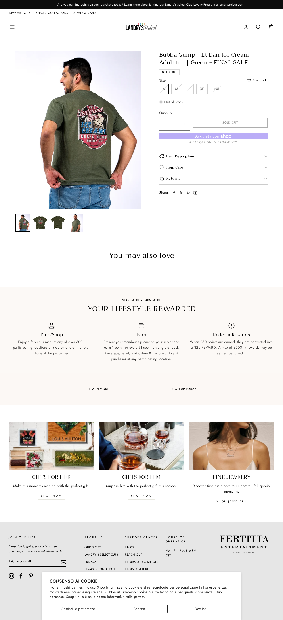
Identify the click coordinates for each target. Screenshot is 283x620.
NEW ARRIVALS (20, 12)
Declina (201, 608)
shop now (51, 496)
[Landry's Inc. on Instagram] (11, 576)
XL (202, 88)
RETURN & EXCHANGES (141, 562)
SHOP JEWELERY (231, 501)
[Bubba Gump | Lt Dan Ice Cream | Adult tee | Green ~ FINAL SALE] (174, 192)
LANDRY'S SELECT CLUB (101, 554)
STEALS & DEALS (84, 12)
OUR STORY (92, 547)
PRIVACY (90, 562)
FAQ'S (129, 547)
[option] (141, 4)
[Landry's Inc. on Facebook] (21, 576)
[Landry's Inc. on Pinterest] (30, 576)
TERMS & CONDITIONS (100, 569)
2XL (217, 88)
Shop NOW (141, 496)
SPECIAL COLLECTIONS (52, 12)
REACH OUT (133, 554)
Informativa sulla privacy (126, 596)
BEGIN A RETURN (137, 569)
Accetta (139, 608)
